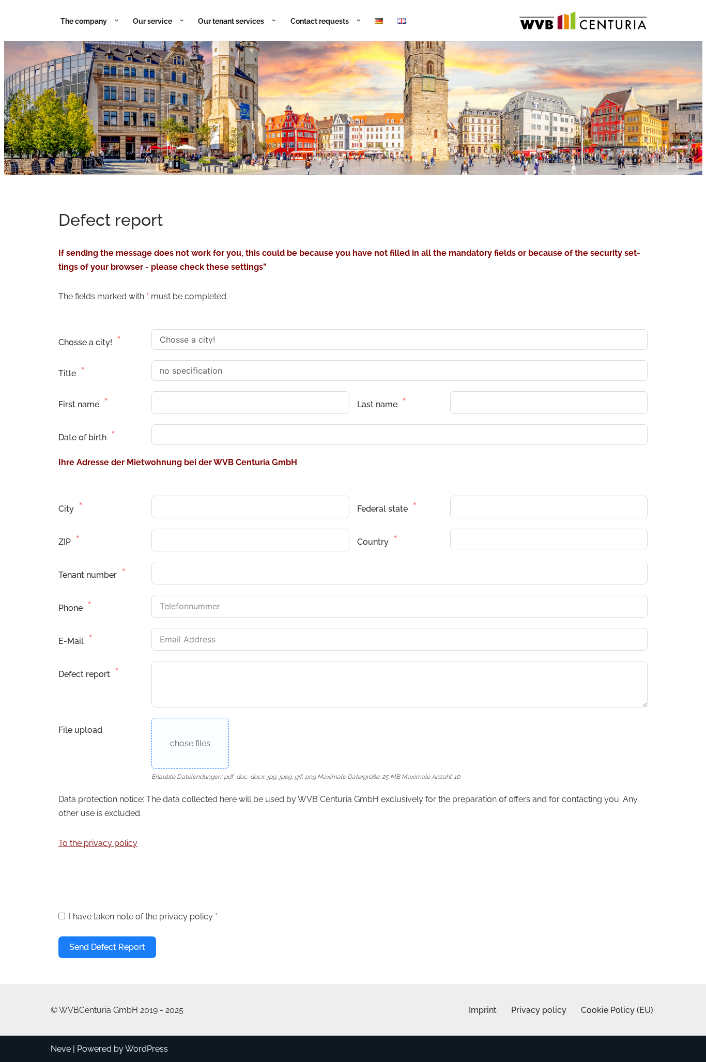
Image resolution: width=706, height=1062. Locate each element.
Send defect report (107, 947)
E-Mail (71, 641)
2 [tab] (359, 186)
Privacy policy (538, 1010)
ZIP (64, 542)
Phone (70, 608)
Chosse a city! (85, 342)
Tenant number (87, 575)
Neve (61, 1049)
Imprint (483, 1010)
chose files (190, 743)
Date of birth (82, 437)
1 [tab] (347, 186)
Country (373, 542)
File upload (80, 730)
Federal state (382, 509)
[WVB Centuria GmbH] (583, 20)
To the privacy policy (97, 843)
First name (78, 404)
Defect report (84, 674)
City (66, 509)
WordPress (146, 1049)
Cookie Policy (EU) (617, 1010)
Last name (377, 404)
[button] (114, 20)
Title (67, 373)
